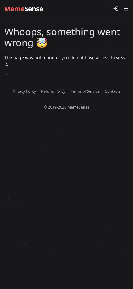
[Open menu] (126, 8)
